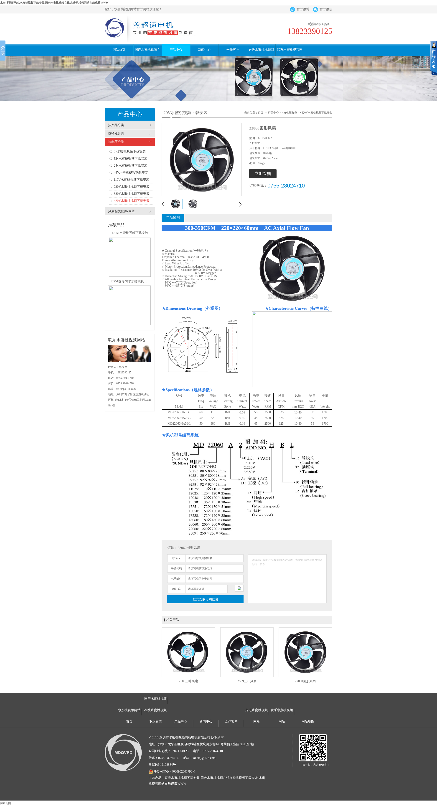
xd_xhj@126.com (126, 388)
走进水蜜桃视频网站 (261, 52)
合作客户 (232, 49)
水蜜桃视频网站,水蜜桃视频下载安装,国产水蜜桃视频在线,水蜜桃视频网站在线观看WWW (54, 2)
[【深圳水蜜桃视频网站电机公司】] (154, 28)
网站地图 (308, 721)
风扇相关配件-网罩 (121, 211)
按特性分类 (116, 133)
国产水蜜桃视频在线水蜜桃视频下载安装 (147, 52)
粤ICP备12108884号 (162, 764)
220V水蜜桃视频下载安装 (132, 186)
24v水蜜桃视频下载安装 (130, 165)
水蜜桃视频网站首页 (129, 712)
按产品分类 (116, 125)
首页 (260, 112)
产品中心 (176, 49)
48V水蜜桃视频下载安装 (131, 172)
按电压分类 (116, 142)
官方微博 (303, 9)
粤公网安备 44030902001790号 (174, 771)
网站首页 (119, 49)
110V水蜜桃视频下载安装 (131, 179)
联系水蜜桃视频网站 (289, 52)
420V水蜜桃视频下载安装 (132, 201)
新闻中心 (204, 49)
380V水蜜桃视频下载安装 (132, 193)
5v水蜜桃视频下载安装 (130, 151)
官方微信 (326, 9)
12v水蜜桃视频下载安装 (130, 158)
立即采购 (263, 173)
